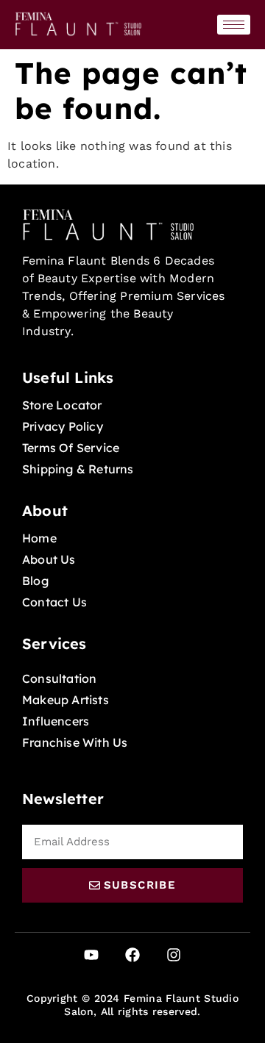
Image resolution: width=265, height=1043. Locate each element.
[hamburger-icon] (233, 25)
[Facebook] (132, 954)
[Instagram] (173, 954)
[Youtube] (91, 954)
